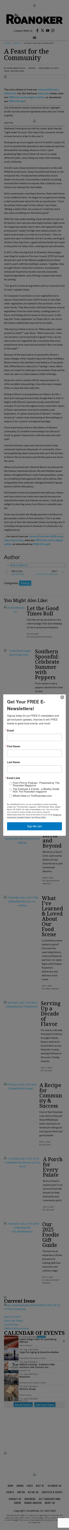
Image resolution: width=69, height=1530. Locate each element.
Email (10, 730)
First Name (13, 746)
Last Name (13, 762)
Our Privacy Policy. (38, 817)
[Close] (62, 697)
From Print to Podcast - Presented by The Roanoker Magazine (36, 784)
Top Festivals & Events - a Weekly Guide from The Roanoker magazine (36, 790)
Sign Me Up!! (34, 826)
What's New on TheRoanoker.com (32, 796)
